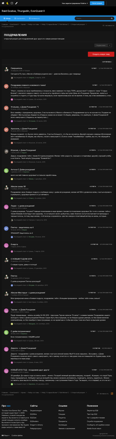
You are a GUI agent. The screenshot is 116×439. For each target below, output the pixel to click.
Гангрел (27, 71)
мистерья (32, 302)
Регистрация (97, 3)
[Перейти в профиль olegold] (12, 78)
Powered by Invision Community (103, 435)
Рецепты (62, 418)
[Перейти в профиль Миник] (12, 179)
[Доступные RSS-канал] (112, 393)
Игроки (61, 410)
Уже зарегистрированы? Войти (74, 3)
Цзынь (31, 99)
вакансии (16, 425)
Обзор (7, 18)
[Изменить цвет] (16, 3)
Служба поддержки (95, 421)
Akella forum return (94, 428)
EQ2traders (34, 421)
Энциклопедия (36, 410)
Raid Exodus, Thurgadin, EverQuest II (23, 10)
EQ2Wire (33, 414)
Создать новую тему (101, 54)
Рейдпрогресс (36, 428)
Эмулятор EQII (92, 410)
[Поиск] (111, 18)
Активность (35, 18)
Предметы (63, 421)
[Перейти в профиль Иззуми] (6, 228)
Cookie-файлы (17, 435)
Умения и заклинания (67, 428)
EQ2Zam (33, 418)
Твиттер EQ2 (92, 414)
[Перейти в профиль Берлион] (6, 170)
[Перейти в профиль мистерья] (12, 302)
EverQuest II (20, 18)
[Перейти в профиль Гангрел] (6, 69)
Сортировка (106, 62)
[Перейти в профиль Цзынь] (12, 99)
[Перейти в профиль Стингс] (12, 198)
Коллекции (63, 425)
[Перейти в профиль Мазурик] (12, 324)
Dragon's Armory (36, 425)
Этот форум (102, 18)
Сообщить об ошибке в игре (98, 425)
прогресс (5, 425)
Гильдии (62, 414)
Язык (6, 435)
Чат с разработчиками (96, 418)
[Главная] (3, 3)
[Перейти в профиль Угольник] (12, 121)
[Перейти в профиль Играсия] (6, 86)
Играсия (27, 87)
